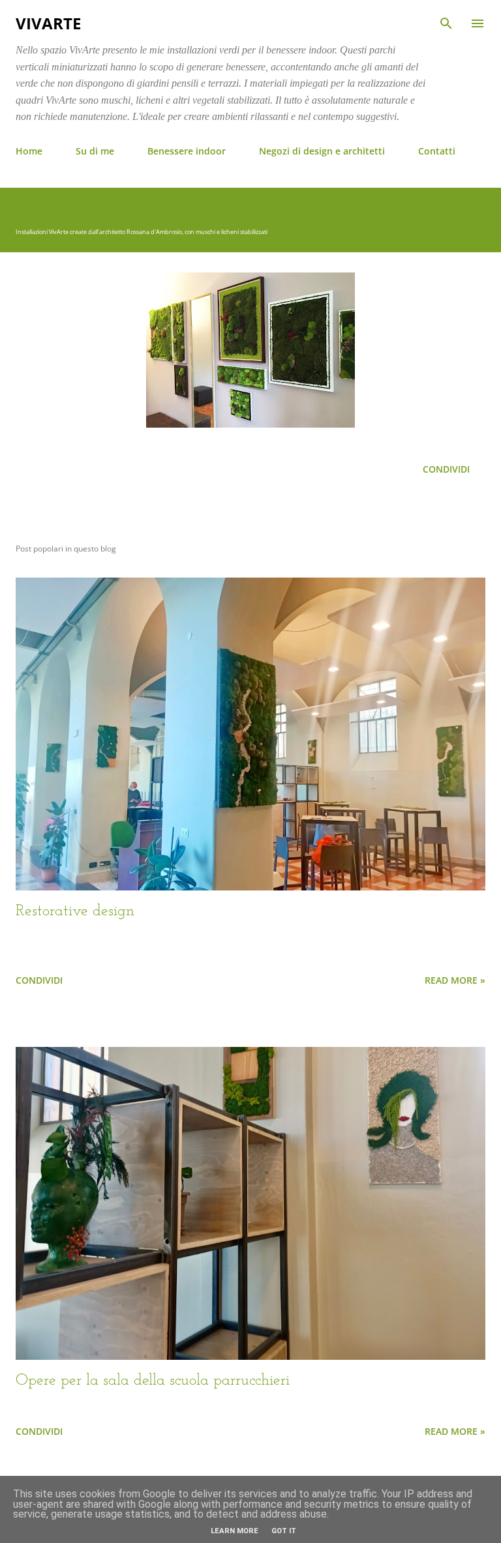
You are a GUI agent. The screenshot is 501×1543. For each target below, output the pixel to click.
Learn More (234, 1531)
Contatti (436, 151)
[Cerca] (446, 23)
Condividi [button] (446, 469)
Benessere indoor (186, 151)
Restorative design (75, 911)
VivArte (48, 23)
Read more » (455, 980)
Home (29, 151)
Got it (283, 1531)
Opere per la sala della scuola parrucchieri (153, 1381)
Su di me (95, 151)
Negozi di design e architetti (322, 151)
